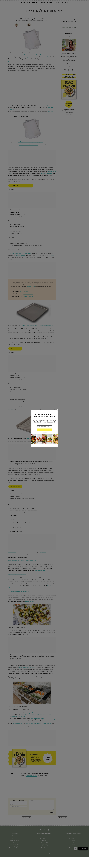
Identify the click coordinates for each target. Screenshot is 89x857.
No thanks (44, 432)
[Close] (57, 410)
